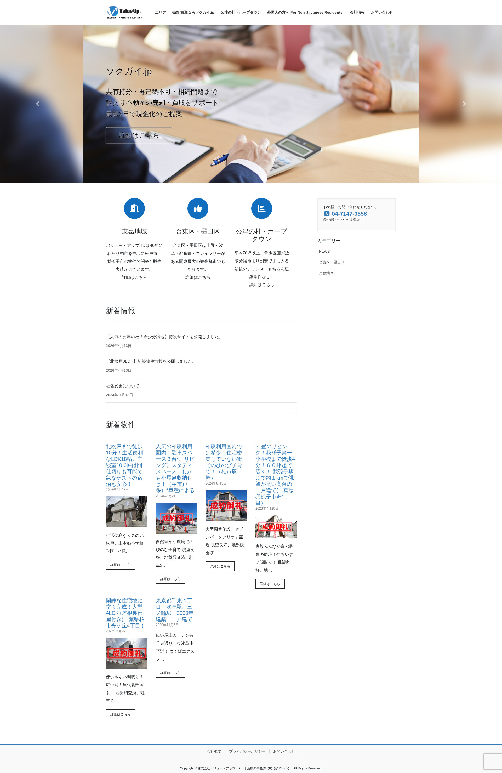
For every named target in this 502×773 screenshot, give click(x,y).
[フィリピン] (261, 208)
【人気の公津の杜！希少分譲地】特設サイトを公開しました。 (164, 336)
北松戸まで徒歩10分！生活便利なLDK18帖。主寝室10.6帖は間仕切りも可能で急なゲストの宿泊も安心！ (124, 465)
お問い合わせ (284, 751)
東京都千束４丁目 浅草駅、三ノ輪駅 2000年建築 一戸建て (174, 610)
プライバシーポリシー (247, 751)
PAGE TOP (486, 745)
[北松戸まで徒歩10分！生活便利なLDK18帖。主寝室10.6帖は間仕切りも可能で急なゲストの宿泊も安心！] (126, 524)
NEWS (324, 251)
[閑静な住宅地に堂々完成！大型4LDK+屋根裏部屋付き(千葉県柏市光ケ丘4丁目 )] (126, 665)
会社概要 (214, 751)
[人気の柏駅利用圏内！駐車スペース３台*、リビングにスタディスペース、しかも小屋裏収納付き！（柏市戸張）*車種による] (176, 530)
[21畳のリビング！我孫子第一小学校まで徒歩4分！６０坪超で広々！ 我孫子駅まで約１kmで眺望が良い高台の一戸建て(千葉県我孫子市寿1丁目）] (276, 535)
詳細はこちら (139, 135)
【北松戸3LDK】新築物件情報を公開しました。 (151, 361)
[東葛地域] (134, 208)
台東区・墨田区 (332, 262)
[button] (37, 104)
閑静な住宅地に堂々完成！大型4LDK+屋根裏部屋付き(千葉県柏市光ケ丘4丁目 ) (125, 613)
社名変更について (122, 386)
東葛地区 (326, 273)
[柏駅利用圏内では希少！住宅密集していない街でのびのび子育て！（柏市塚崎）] (226, 518)
